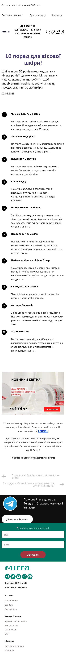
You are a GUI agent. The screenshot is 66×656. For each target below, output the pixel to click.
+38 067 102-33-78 (16, 583)
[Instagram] (24, 576)
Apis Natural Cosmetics (16, 621)
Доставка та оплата (14, 646)
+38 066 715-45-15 (16, 587)
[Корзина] (58, 32)
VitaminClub (10, 629)
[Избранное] (53, 32)
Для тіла (9, 604)
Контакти (57, 15)
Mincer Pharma (12, 625)
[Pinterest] (30, 576)
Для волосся (11, 608)
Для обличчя (11, 600)
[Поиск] (48, 32)
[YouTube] (18, 576)
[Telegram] (7, 576)
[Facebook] (13, 576)
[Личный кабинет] (63, 32)
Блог (7, 633)
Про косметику (37, 15)
